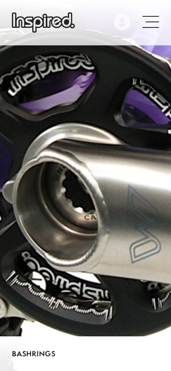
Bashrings (34, 354)
